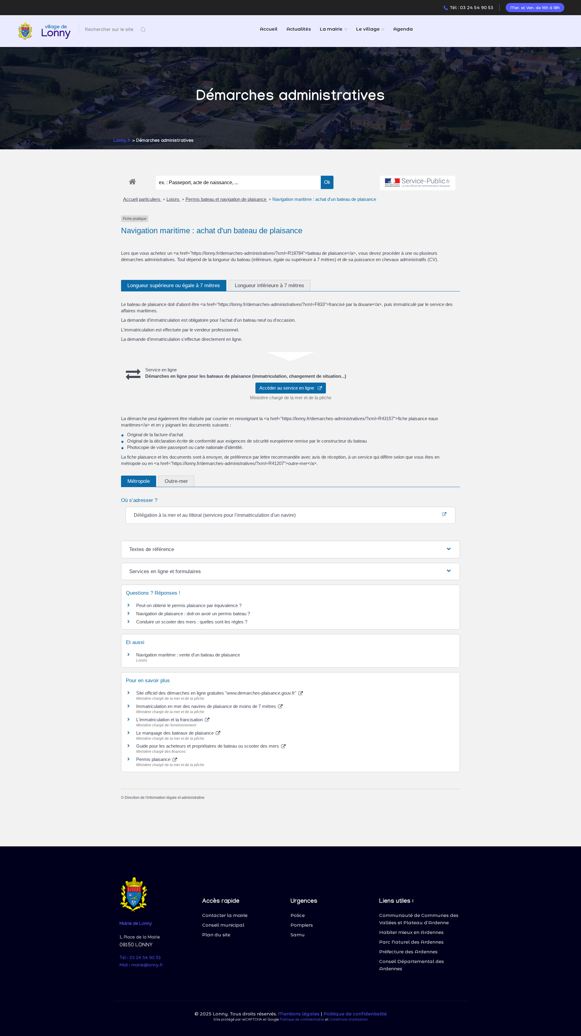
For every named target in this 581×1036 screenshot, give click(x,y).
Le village (368, 29)
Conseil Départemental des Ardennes (411, 964)
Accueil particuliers (142, 199)
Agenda (403, 29)
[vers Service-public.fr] (417, 183)
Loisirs (173, 199)
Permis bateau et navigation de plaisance (226, 199)
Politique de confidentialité (355, 1014)
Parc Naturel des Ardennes (411, 942)
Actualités (299, 29)
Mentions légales (299, 1014)
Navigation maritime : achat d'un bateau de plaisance (324, 199)
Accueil (268, 29)
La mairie (331, 29)
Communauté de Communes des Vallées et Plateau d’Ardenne (418, 918)
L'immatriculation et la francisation (170, 719)
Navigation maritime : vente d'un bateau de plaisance (188, 654)
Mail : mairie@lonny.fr (141, 965)
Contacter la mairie (225, 915)
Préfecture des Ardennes (408, 952)
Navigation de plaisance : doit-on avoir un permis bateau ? (193, 613)
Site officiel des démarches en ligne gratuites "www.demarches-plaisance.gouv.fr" (216, 693)
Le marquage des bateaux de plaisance (175, 732)
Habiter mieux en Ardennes (411, 932)
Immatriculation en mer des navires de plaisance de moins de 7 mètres (206, 706)
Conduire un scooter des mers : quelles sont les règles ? (191, 621)
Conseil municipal (223, 925)
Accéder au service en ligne (288, 387)
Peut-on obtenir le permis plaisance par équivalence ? (188, 605)
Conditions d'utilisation (349, 1020)
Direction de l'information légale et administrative (165, 797)
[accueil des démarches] (132, 180)
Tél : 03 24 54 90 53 (471, 7)
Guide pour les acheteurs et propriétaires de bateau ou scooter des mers (208, 746)
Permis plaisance (154, 759)
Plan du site (216, 935)
